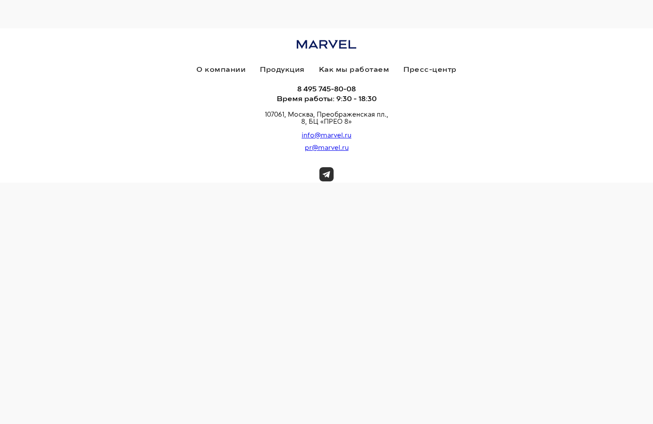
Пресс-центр (430, 69)
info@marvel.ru (326, 135)
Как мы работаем (354, 69)
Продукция (282, 69)
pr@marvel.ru (327, 147)
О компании (221, 69)
